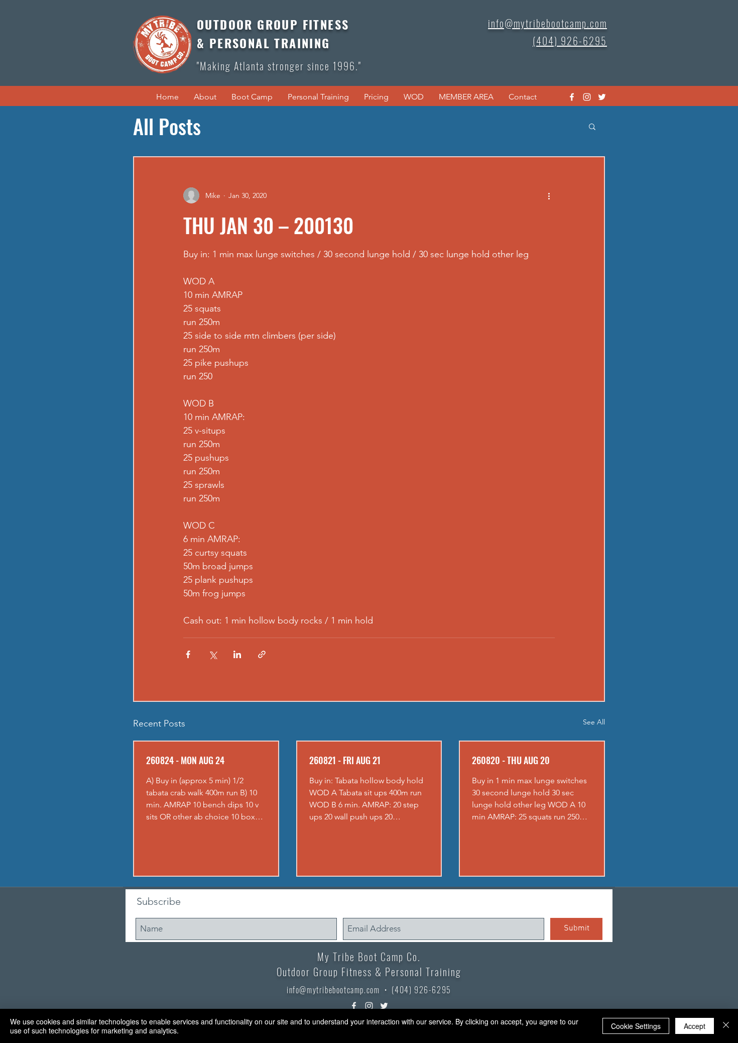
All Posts (167, 126)
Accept (694, 1026)
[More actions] (549, 195)
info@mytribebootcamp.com (333, 990)
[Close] (726, 1026)
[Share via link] (262, 654)
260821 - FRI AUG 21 (345, 760)
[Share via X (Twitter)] (212, 654)
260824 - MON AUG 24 (185, 760)
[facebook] (572, 97)
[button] (205, 97)
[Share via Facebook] (188, 654)
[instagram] (587, 97)
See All (594, 721)
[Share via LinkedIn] (237, 654)
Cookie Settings (636, 1026)
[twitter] (602, 97)
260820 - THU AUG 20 (511, 760)
